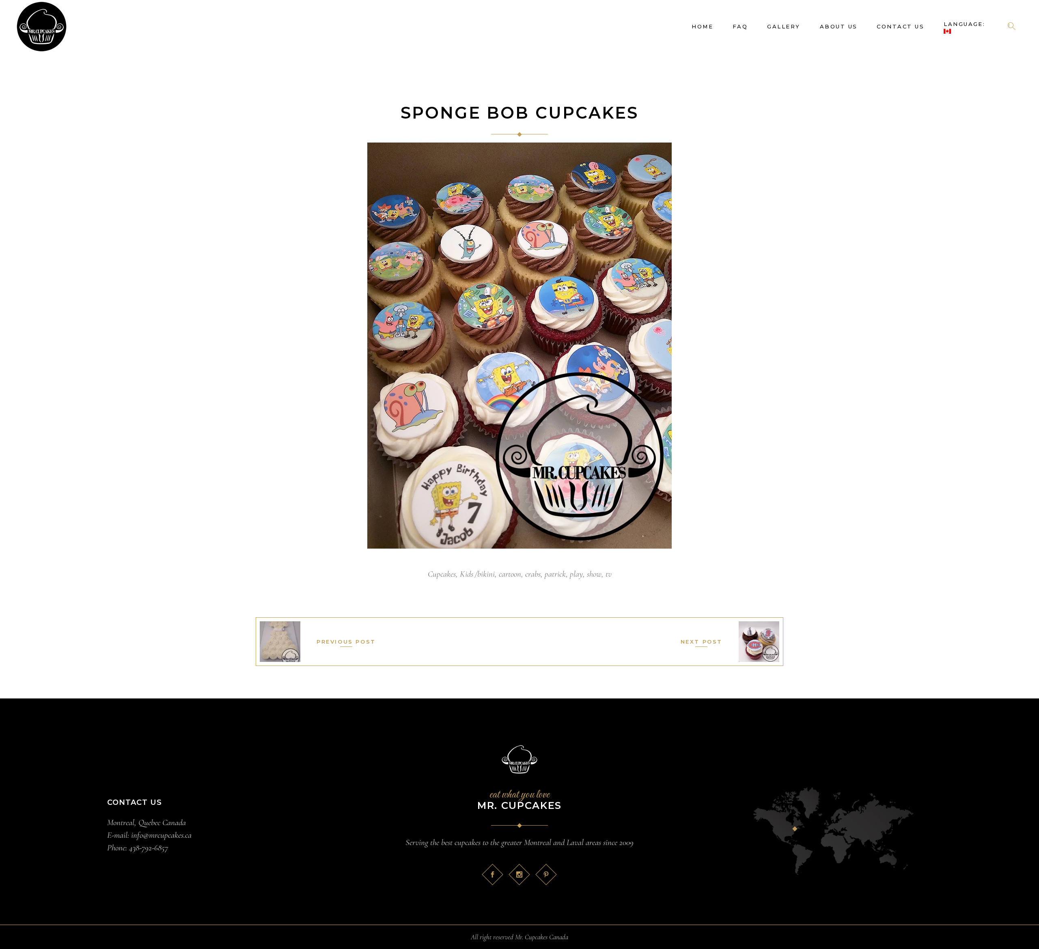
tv (609, 574)
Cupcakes (442, 574)
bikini (486, 574)
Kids (466, 574)
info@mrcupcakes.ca (161, 835)
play (576, 574)
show (594, 574)
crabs (533, 574)
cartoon (510, 574)
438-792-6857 (148, 848)
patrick (555, 574)
